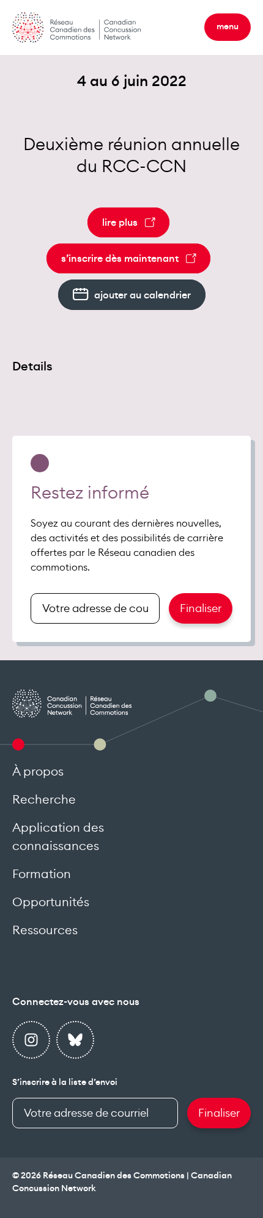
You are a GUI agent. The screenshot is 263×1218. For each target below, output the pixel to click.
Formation (41, 874)
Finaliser (200, 608)
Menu (228, 27)
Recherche (44, 800)
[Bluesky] (75, 1040)
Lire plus (120, 223)
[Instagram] (31, 1040)
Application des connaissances (58, 837)
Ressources (45, 930)
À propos (38, 772)
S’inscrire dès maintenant (120, 259)
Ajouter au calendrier (142, 295)
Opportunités (50, 902)
